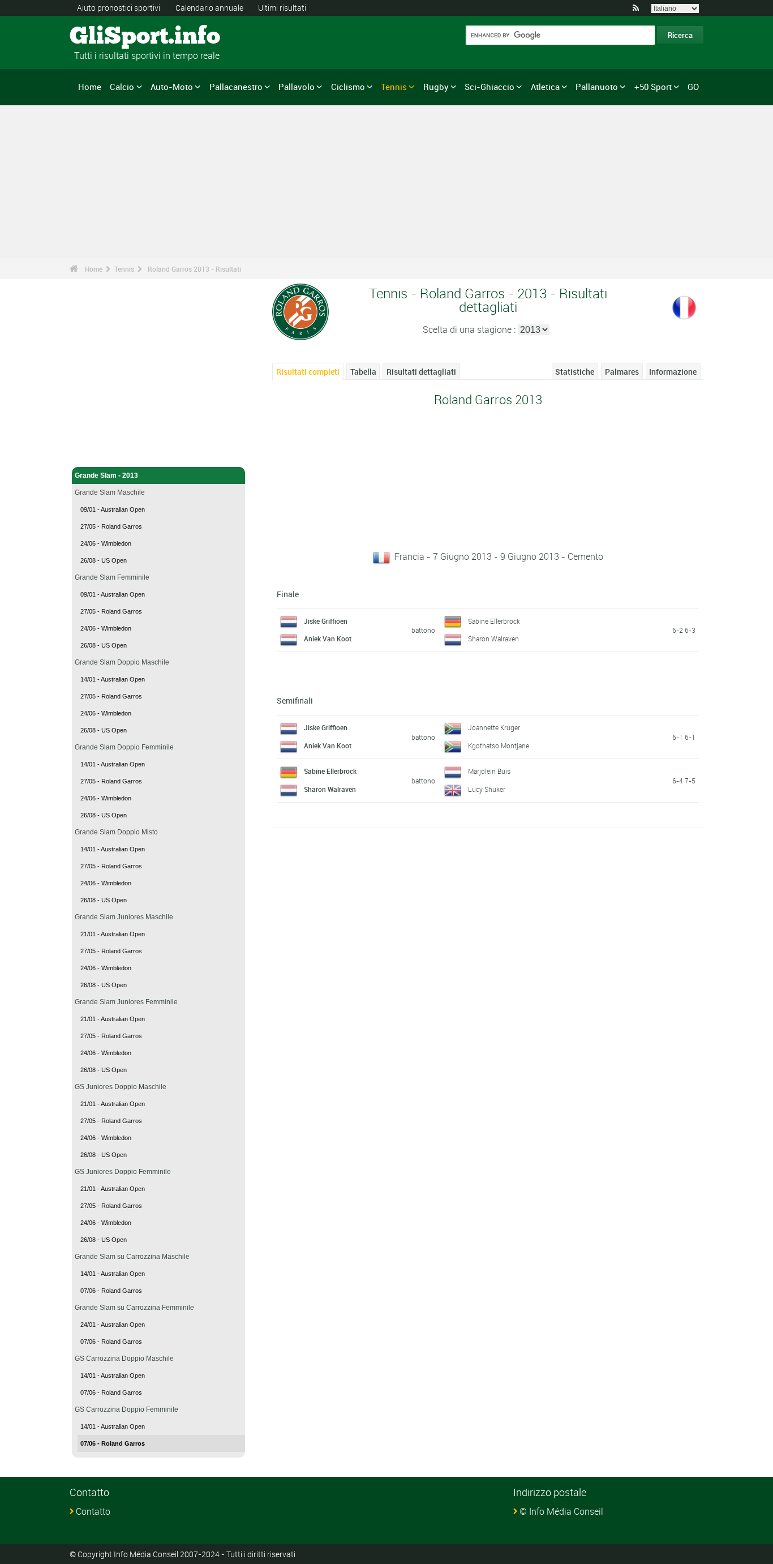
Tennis (394, 86)
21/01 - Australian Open (112, 934)
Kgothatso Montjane (498, 745)
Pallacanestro (236, 86)
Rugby (436, 86)
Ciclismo (348, 86)
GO (693, 86)
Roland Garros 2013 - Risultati (194, 268)
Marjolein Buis (489, 770)
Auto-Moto (172, 86)
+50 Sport (653, 86)
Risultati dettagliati (421, 371)
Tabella (363, 371)
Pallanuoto (597, 86)
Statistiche (574, 371)
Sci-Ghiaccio (489, 86)
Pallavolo (296, 86)
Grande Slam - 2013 (106, 475)
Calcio (122, 86)
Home (89, 86)
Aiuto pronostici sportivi (118, 7)
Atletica (545, 86)
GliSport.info (112, 37)
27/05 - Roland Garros (111, 526)
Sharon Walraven (493, 638)
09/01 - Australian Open (112, 509)
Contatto (93, 1511)
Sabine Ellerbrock (494, 620)
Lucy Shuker (486, 789)
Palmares (622, 371)
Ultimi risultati (282, 7)
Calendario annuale (209, 7)
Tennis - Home (98, 452)
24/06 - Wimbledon (105, 543)
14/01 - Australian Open (112, 679)
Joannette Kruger (494, 727)
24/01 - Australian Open (112, 1324)
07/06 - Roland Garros (111, 1290)
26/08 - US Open (103, 560)
